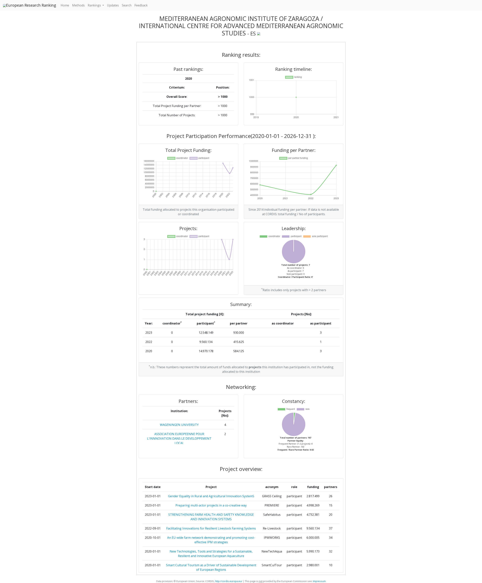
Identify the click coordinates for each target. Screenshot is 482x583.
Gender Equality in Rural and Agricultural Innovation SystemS (211, 496)
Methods (78, 5)
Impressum (319, 581)
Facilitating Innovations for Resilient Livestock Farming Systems (211, 528)
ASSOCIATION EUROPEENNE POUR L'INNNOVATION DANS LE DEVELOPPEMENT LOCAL (179, 438)
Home (65, 5)
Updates (113, 5)
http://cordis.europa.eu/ (228, 581)
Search (126, 5)
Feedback (141, 5)
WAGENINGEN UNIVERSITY (179, 425)
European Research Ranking (31, 5)
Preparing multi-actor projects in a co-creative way (211, 505)
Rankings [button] (95, 5)
